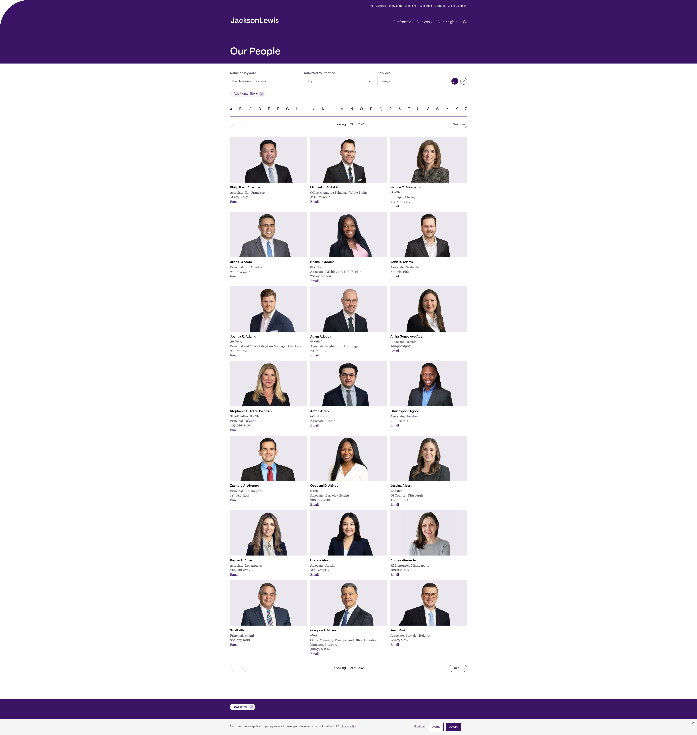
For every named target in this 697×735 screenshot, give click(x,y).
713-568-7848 (400, 420)
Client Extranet (457, 6)
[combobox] (412, 81)
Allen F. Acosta (241, 262)
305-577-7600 (240, 639)
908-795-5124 (320, 648)
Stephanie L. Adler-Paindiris (251, 411)
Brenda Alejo (319, 560)
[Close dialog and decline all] (693, 723)
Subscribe (425, 6)
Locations (410, 6)
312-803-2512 (400, 201)
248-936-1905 (400, 346)
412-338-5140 (400, 499)
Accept (453, 727)
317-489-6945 (240, 495)
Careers (381, 6)
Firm (370, 6)
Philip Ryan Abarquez (246, 187)
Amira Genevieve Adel (406, 336)
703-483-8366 (320, 275)
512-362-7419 (319, 569)
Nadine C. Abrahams (405, 187)
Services (384, 73)
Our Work (424, 22)
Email (234, 201)
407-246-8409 (240, 425)
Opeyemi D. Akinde (324, 486)
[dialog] (348, 727)
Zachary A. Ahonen (244, 486)
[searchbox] (398, 81)
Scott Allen (238, 630)
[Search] (462, 22)
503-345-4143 (400, 569)
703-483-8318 (320, 350)
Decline (435, 727)
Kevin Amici (398, 630)
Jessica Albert (401, 486)
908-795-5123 (400, 639)
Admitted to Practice (319, 73)
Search (454, 81)
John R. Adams (401, 262)
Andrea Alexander (403, 560)
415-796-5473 (239, 196)
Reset (463, 81)
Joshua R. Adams (243, 336)
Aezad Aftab (319, 411)
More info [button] (419, 726)
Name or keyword (243, 73)
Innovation (395, 6)
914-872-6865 (320, 196)
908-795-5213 (320, 499)
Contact (440, 6)
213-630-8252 (240, 569)
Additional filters (246, 93)
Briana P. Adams (322, 262)
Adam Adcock (320, 336)
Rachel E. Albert (242, 560)
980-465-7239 (240, 350)
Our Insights (447, 22)
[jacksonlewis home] (255, 19)
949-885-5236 (240, 271)
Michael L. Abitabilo (325, 187)
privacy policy (348, 726)
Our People (402, 22)
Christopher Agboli (404, 411)
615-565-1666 (400, 271)
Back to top (241, 707)
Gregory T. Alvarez (324, 630)
